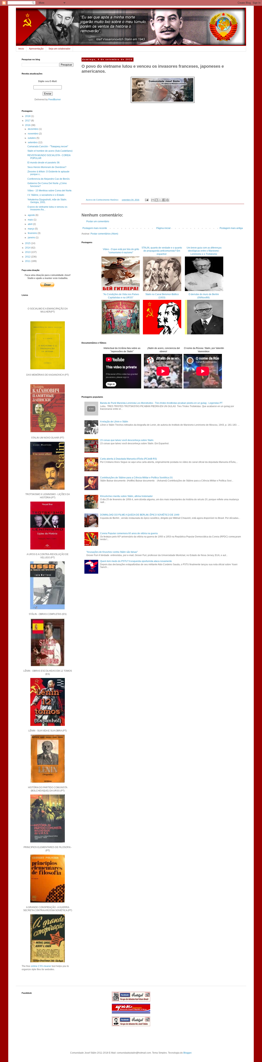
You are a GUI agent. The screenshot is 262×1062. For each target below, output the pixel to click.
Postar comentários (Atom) (104, 233)
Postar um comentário (97, 221)
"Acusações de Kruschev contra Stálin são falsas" (112, 552)
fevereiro (33, 233)
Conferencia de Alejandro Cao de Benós (48, 179)
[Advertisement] (163, 609)
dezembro (33, 129)
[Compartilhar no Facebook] (164, 200)
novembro (33, 133)
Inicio (21, 48)
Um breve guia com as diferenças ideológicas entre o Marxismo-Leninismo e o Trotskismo (204, 251)
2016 (28, 125)
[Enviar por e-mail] (153, 200)
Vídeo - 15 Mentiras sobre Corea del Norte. (49, 190)
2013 (28, 252)
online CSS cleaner (41, 966)
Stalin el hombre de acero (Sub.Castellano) (50, 151)
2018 (28, 116)
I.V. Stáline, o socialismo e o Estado (45, 195)
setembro (33, 142)
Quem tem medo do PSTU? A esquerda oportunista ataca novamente (136, 561)
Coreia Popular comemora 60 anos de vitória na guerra (129, 533)
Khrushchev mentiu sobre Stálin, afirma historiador (126, 496)
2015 (28, 243)
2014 (28, 247)
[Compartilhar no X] (160, 200)
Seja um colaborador (59, 48)
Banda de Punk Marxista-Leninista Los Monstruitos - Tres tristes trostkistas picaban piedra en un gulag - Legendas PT (161, 403)
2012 (28, 256)
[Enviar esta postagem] (146, 200)
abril (30, 224)
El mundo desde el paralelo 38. (43, 162)
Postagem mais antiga (231, 228)
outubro (32, 138)
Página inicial (163, 228)
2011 (28, 261)
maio (31, 219)
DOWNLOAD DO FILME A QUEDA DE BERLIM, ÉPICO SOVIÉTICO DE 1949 (139, 514)
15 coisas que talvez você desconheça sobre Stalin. (127, 440)
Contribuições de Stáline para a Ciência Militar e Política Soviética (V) (136, 477)
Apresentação (36, 48)
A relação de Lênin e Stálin (114, 421)
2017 (28, 120)
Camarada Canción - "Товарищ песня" (47, 146)
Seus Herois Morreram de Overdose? (46, 167)
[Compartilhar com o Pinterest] (167, 200)
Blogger (187, 1052)
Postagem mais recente (94, 228)
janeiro (32, 237)
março (31, 228)
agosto (31, 215)
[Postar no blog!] (156, 200)
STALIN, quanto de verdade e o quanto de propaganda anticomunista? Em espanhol (162, 251)
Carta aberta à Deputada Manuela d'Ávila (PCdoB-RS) (128, 458)
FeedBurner (54, 99)
